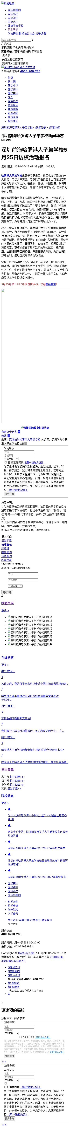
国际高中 (13, 21)
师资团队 (13, 109)
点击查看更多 (10, 431)
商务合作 (24, 920)
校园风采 (13, 105)
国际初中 (13, 17)
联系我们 (47, 920)
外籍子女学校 (15, 25)
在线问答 (7, 658)
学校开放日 (14, 33)
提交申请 (7, 592)
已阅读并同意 (26, 462)
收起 (5, 435)
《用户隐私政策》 (34, 462)
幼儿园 (12, 81)
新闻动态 (13, 113)
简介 (10, 97)
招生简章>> (17, 776)
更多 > (5, 610)
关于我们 (13, 920)
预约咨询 (9, 494)
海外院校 (13, 909)
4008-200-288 (30, 71)
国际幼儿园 (14, 10)
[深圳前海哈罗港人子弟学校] (18, 67)
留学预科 (13, 901)
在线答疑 (13, 117)
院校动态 (7, 796)
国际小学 (13, 14)
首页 (10, 77)
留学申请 (13, 905)
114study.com (26, 953)
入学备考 (13, 913)
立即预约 (9, 1056)
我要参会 (35, 920)
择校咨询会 (28, 33)
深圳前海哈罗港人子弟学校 (17, 127)
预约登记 (13, 121)
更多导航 (13, 29)
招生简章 (13, 101)
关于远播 (40, 33)
